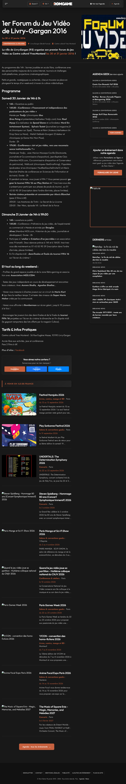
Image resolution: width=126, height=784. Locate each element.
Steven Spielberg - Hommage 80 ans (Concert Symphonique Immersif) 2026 (55, 497)
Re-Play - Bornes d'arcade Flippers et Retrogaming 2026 (107, 98)
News (87, 779)
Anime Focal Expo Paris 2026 (55, 672)
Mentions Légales (52, 773)
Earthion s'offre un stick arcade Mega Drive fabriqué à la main (106, 288)
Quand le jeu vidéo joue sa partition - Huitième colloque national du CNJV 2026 (54, 571)
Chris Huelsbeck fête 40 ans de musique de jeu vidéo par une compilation (107, 274)
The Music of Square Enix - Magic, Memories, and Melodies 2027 (53, 710)
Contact (38, 773)
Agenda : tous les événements (37, 746)
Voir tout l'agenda (98, 4)
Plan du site (98, 773)
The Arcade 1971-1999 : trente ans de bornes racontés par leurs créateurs (107, 315)
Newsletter (28, 773)
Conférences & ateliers (14, 44)
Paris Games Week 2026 (52, 605)
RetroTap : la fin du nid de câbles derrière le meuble (106, 258)
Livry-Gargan (35, 43)
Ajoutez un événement (81, 773)
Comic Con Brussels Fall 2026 (105, 84)
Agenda (81, 779)
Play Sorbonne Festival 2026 (54, 425)
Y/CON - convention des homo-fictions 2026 (52, 637)
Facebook (19, 350)
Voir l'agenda (115, 133)
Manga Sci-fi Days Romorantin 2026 (105, 115)
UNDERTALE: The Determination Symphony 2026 (53, 459)
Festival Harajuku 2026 (51, 394)
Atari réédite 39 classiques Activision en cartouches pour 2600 (107, 300)
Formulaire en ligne (108, 172)
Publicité (66, 773)
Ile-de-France (45, 43)
